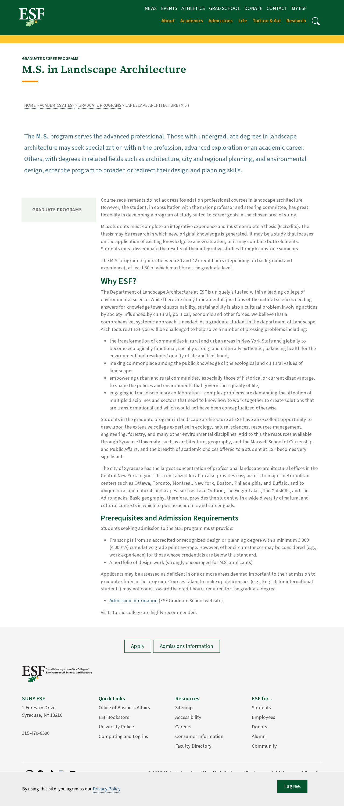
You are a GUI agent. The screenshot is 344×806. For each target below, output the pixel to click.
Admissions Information (186, 646)
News (151, 8)
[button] (316, 21)
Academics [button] (191, 20)
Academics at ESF (57, 105)
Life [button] (242, 20)
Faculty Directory (193, 746)
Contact (277, 8)
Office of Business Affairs (124, 707)
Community (264, 746)
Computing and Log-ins (123, 736)
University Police (116, 726)
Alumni (259, 736)
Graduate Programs (99, 105)
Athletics (193, 8)
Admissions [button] (221, 20)
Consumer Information (199, 736)
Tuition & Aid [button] (267, 20)
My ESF (299, 8)
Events (169, 8)
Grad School (224, 8)
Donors (259, 726)
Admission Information (133, 600)
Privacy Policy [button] (106, 789)
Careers (183, 726)
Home (30, 105)
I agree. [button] (292, 786)
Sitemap (184, 707)
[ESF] (31, 17)
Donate (253, 8)
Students (261, 707)
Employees (263, 717)
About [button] (168, 20)
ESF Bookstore (114, 717)
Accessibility (188, 717)
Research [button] (296, 20)
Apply (137, 646)
